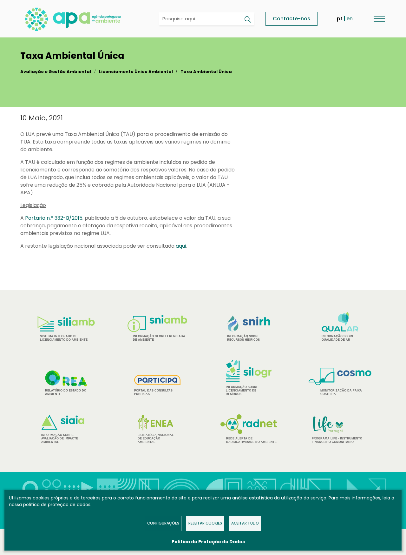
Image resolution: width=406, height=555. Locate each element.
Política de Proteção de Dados (208, 541)
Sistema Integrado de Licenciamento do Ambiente (64, 338)
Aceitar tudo (245, 523)
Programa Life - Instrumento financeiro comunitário (337, 429)
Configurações (163, 523)
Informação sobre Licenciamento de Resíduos (242, 390)
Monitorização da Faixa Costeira (341, 392)
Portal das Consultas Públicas (153, 392)
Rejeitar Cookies (205, 523)
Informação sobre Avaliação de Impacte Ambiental (59, 438)
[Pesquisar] (247, 19)
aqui (181, 246)
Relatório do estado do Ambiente (65, 392)
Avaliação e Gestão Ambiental (55, 72)
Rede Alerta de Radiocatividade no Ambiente (251, 440)
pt (340, 18)
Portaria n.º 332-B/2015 (53, 218)
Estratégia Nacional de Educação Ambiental (156, 438)
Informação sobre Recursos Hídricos (243, 338)
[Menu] (379, 18)
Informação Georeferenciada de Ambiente (159, 338)
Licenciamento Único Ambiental (136, 72)
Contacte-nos (291, 18)
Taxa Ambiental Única (206, 72)
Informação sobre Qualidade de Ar (338, 338)
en (349, 18)
